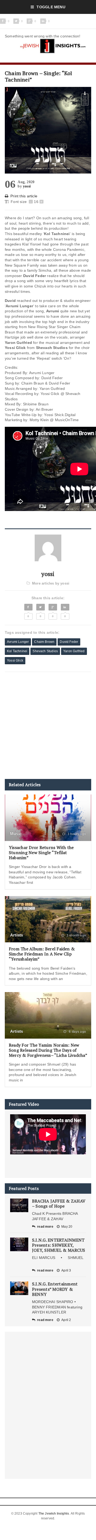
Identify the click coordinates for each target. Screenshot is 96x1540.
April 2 (66, 1320)
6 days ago (77, 1031)
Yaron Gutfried (74, 651)
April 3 (66, 1270)
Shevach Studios (45, 651)
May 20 (66, 1226)
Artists (16, 935)
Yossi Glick (15, 660)
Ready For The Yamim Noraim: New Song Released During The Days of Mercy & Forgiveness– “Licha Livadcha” (48, 1050)
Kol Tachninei (17, 651)
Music (16, 834)
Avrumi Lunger (18, 642)
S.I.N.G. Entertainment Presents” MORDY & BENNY (55, 1289)
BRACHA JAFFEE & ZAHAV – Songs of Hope (58, 1203)
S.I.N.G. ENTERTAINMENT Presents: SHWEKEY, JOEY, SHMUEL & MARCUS (58, 1245)
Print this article (23, 196)
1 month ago (76, 935)
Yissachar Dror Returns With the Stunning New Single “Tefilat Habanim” (41, 852)
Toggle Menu (51, 7)
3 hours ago (76, 834)
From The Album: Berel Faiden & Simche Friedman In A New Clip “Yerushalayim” (42, 954)
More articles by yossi (50, 583)
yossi (27, 186)
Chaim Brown (44, 642)
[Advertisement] (48, 725)
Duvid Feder (69, 642)
